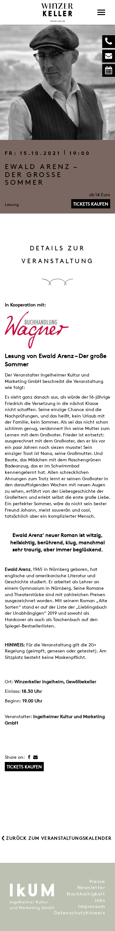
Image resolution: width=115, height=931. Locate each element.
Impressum (91, 906)
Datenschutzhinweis (79, 912)
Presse (97, 881)
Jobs (99, 900)
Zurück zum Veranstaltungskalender (58, 838)
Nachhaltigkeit (86, 893)
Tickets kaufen (90, 203)
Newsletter (91, 887)
